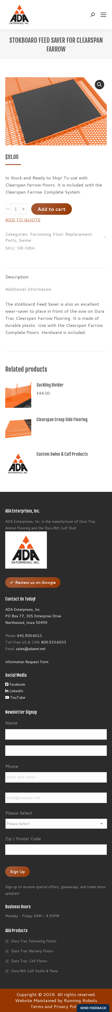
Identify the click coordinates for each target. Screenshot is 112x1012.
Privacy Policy (68, 1006)
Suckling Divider (50, 385)
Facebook (16, 684)
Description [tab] (17, 276)
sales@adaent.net (31, 648)
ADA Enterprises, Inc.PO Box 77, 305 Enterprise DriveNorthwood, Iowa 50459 (33, 616)
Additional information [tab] (28, 289)
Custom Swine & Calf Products (62, 454)
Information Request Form (26, 661)
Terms (36, 1006)
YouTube (17, 697)
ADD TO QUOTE (23, 219)
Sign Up (17, 871)
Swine (25, 240)
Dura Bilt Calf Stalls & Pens (34, 971)
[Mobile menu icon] (103, 14)
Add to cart (52, 209)
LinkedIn (15, 691)
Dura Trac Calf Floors (29, 961)
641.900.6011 (29, 635)
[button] (99, 84)
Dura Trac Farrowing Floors (34, 941)
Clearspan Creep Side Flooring (62, 419)
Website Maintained (35, 1000)
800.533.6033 (53, 642)
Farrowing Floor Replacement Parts (48, 237)
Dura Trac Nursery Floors (32, 951)
